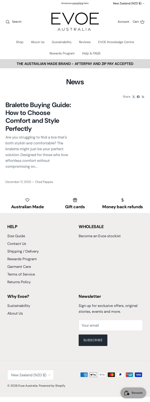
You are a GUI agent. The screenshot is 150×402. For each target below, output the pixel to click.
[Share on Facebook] (138, 96)
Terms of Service (21, 274)
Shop (19, 42)
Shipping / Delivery (23, 251)
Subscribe (93, 340)
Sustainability (62, 42)
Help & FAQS (91, 53)
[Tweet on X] (133, 96)
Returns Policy (19, 282)
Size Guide (16, 236)
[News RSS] (143, 96)
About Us (37, 42)
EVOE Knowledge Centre (116, 42)
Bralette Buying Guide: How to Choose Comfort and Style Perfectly (38, 117)
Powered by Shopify (52, 386)
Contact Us (16, 243)
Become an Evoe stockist (100, 236)
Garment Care (19, 266)
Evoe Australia (28, 386)
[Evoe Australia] (75, 22)
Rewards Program (62, 53)
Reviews (85, 42)
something (77, 3)
